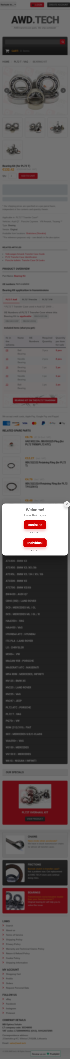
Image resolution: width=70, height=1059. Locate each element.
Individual (35, 543)
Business (35, 525)
